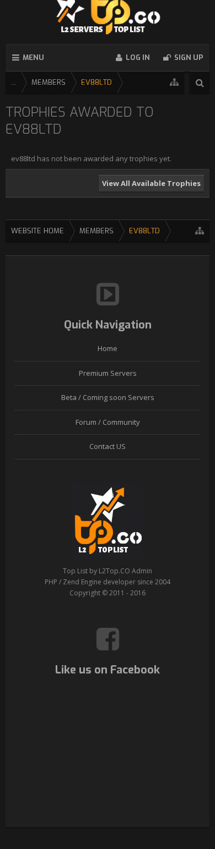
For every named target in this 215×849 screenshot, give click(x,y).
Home (107, 348)
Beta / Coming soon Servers (107, 397)
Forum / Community (108, 422)
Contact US (107, 446)
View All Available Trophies (151, 183)
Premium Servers (108, 373)
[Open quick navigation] (174, 82)
